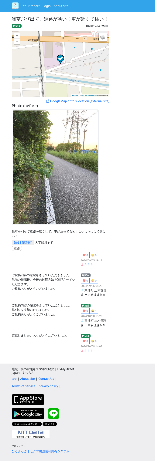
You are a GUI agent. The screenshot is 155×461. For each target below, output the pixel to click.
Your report (31, 6)
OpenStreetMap (89, 95)
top (14, 379)
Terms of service (23, 386)
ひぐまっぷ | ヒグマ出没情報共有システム (40, 451)
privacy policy (48, 386)
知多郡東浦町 (23, 242)
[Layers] (103, 37)
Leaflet (75, 95)
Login (47, 6)
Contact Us (46, 379)
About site (61, 6)
